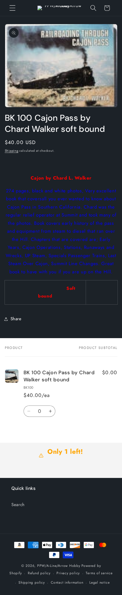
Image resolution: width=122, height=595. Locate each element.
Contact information (67, 582)
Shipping (11, 150)
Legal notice (99, 582)
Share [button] (16, 319)
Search (18, 505)
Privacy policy (68, 573)
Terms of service (99, 573)
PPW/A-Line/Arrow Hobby (58, 565)
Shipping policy (31, 582)
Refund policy (39, 573)
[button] (12, 8)
